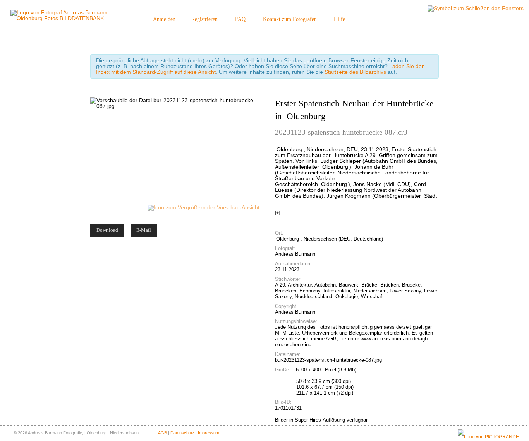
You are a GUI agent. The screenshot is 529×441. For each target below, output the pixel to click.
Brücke (369, 285)
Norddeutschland (313, 296)
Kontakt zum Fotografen (290, 19)
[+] (277, 212)
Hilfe (339, 19)
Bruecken (285, 291)
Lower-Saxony (405, 291)
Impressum (208, 433)
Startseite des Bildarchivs (355, 72)
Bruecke (411, 285)
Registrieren (204, 19)
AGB (162, 433)
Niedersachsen (369, 291)
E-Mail (143, 230)
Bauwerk (348, 285)
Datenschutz (182, 433)
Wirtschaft (372, 296)
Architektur (300, 285)
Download (107, 230)
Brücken (389, 285)
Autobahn (325, 285)
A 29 (280, 285)
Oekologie (346, 296)
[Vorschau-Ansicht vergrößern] (204, 207)
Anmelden (164, 19)
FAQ (240, 19)
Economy (309, 291)
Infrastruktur (336, 291)
